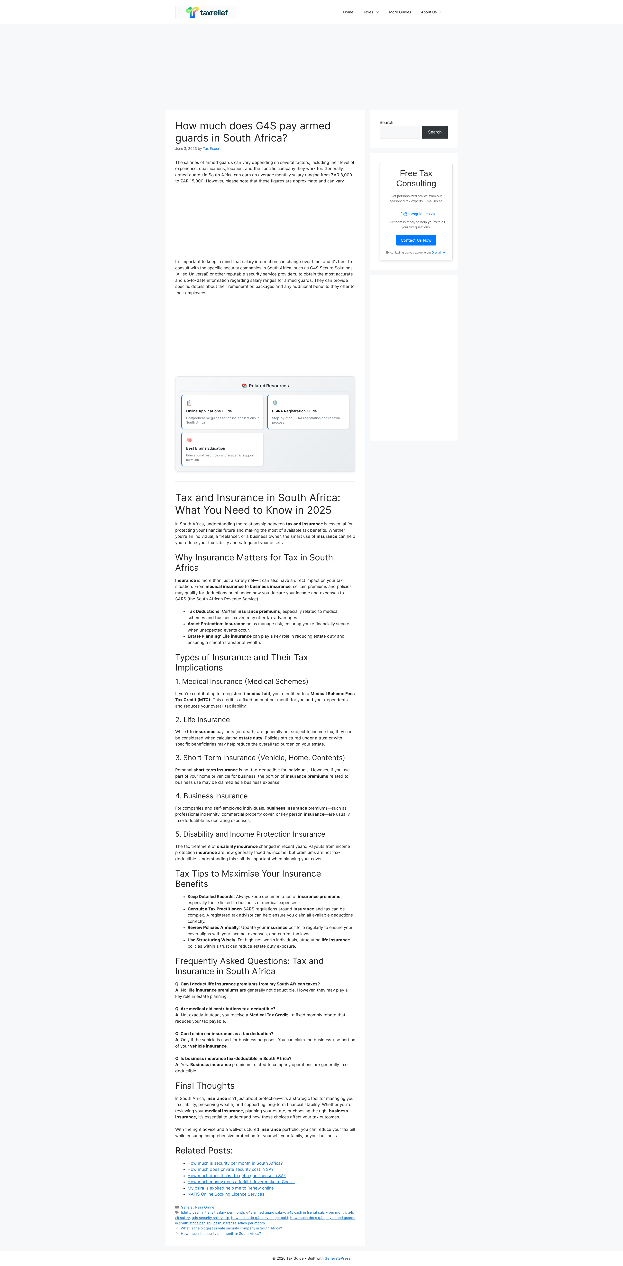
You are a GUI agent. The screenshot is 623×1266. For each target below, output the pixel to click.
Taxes (368, 12)
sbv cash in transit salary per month (235, 1223)
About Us (429, 12)
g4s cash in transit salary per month (316, 1212)
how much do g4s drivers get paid (259, 1218)
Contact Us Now (416, 240)
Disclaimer (439, 252)
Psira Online (204, 1207)
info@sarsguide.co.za (416, 214)
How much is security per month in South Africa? (221, 1233)
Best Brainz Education (205, 448)
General (187, 1207)
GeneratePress (338, 1258)
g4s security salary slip (210, 1218)
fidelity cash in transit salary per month (212, 1212)
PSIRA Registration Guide (294, 411)
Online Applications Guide (209, 411)
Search (386, 122)
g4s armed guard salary (265, 1212)
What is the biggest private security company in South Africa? (231, 1228)
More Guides (400, 12)
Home (348, 12)
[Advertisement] (311, 65)
